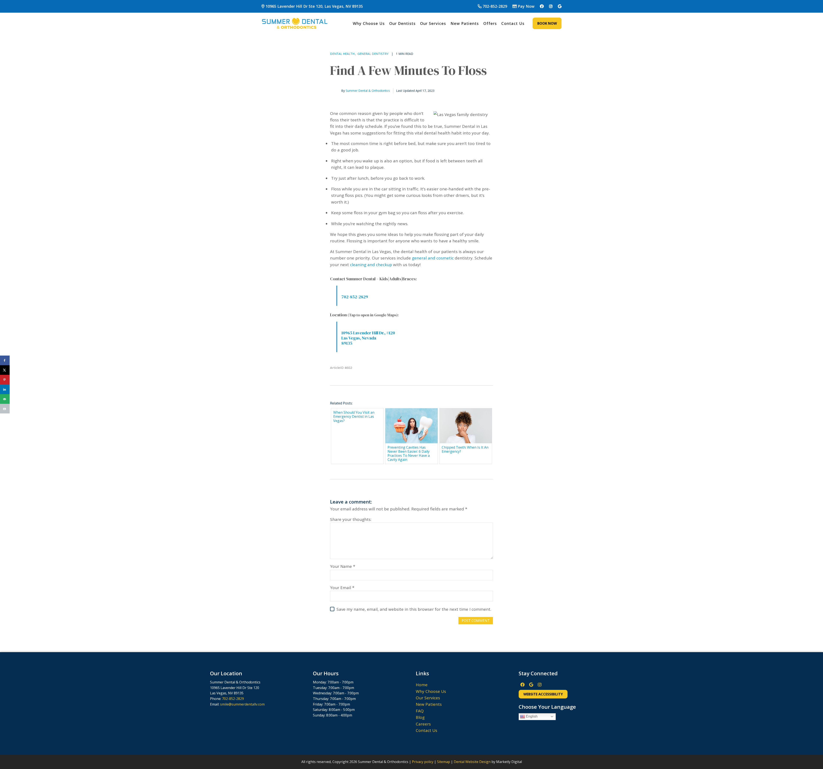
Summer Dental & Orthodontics (368, 91)
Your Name (341, 566)
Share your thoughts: (350, 519)
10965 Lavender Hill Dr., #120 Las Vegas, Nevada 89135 (368, 338)
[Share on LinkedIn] (5, 389)
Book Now (547, 23)
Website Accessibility (543, 694)
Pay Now (526, 6)
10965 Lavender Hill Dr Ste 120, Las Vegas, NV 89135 (313, 6)
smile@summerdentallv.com (242, 704)
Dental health (342, 54)
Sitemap (443, 761)
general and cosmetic (433, 258)
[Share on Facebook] (5, 360)
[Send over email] (5, 399)
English (531, 716)
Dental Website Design (472, 761)
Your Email (340, 587)
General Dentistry (372, 54)
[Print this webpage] (5, 408)
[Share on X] (5, 370)
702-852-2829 (495, 6)
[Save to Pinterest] (5, 379)
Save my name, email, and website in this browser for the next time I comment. (413, 609)
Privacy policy (422, 761)
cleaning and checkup (371, 264)
